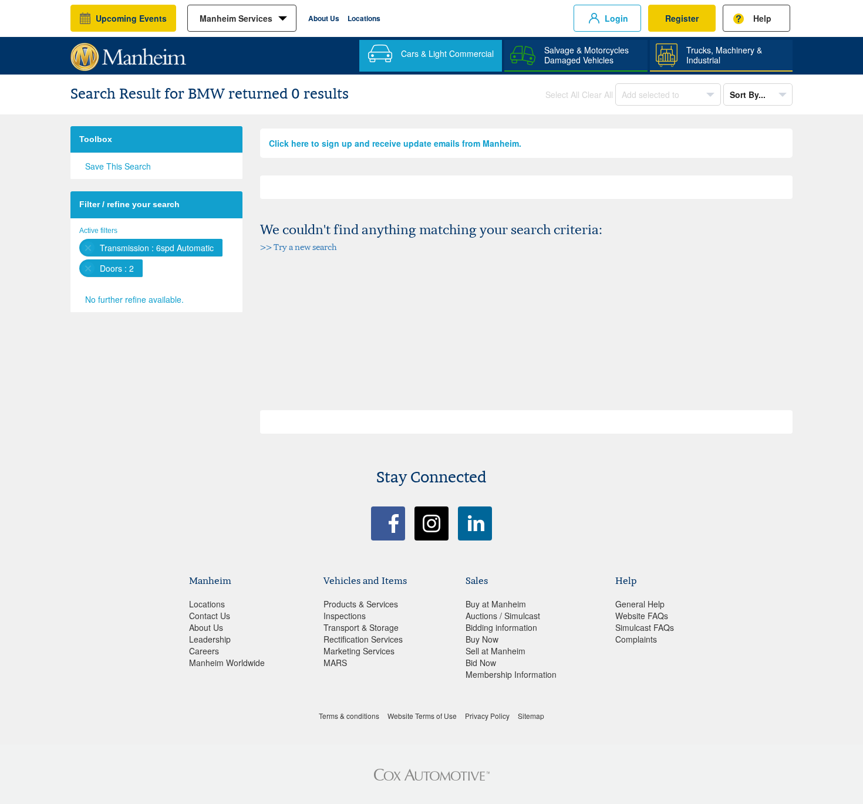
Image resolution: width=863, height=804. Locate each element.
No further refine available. (134, 299)
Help (762, 18)
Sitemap (531, 716)
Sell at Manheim (495, 651)
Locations (364, 18)
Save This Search (118, 166)
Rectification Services (363, 639)
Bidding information (501, 627)
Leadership (210, 639)
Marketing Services (359, 651)
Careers (204, 651)
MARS (335, 662)
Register (682, 18)
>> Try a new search (298, 247)
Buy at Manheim (496, 604)
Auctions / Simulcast (503, 615)
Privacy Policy (487, 716)
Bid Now (481, 662)
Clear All (597, 94)
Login (616, 18)
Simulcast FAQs (644, 627)
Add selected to (652, 94)
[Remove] (88, 247)
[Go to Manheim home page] (128, 53)
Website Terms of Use (422, 716)
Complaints (636, 639)
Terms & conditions (349, 716)
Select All (562, 94)
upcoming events (131, 18)
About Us (323, 18)
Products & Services (360, 604)
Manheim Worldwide (227, 662)
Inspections (344, 615)
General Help (640, 604)
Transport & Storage (361, 627)
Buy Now (482, 639)
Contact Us (209, 615)
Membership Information (511, 674)
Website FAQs (641, 615)
